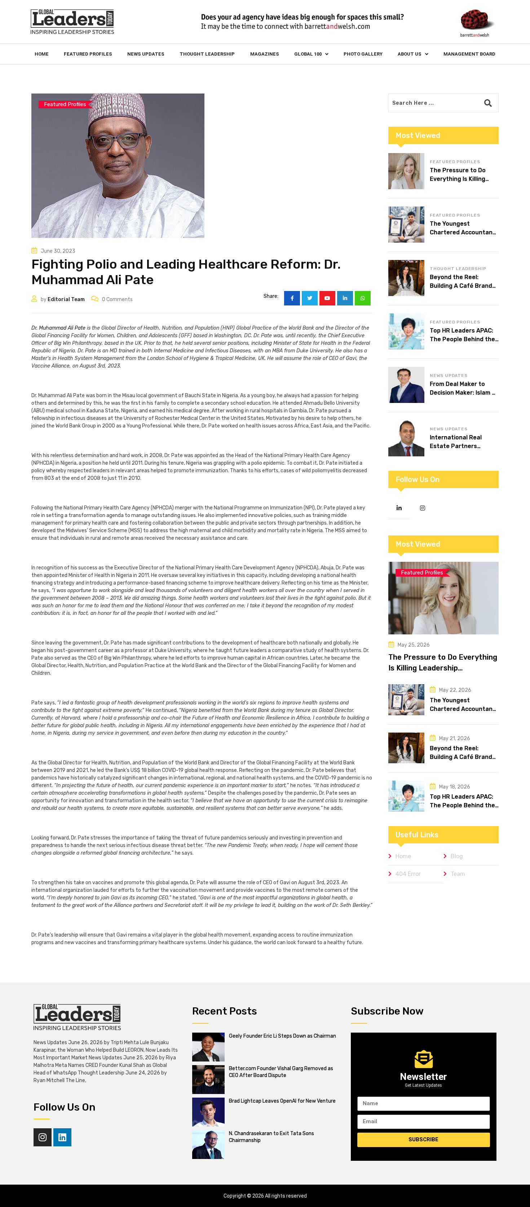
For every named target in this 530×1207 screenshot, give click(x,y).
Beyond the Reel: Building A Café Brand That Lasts (461, 286)
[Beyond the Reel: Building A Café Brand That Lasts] (406, 278)
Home (42, 54)
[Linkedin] (62, 1137)
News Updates (145, 54)
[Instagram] (43, 1137)
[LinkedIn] (345, 298)
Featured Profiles (88, 54)
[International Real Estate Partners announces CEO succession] (406, 438)
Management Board (469, 54)
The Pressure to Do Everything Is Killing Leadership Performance (442, 668)
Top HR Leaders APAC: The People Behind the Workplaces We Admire (462, 339)
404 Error (408, 873)
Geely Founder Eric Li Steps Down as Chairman (282, 1036)
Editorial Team (66, 299)
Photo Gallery (363, 54)
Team (458, 873)
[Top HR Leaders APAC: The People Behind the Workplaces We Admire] (406, 331)
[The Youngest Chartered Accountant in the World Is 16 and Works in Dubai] (406, 225)
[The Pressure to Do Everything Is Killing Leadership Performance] (406, 171)
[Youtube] (327, 298)
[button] (311, 54)
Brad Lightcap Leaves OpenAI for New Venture (282, 1101)
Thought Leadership (207, 54)
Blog (457, 856)
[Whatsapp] (363, 298)
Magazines (264, 54)
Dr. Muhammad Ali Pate (58, 328)
